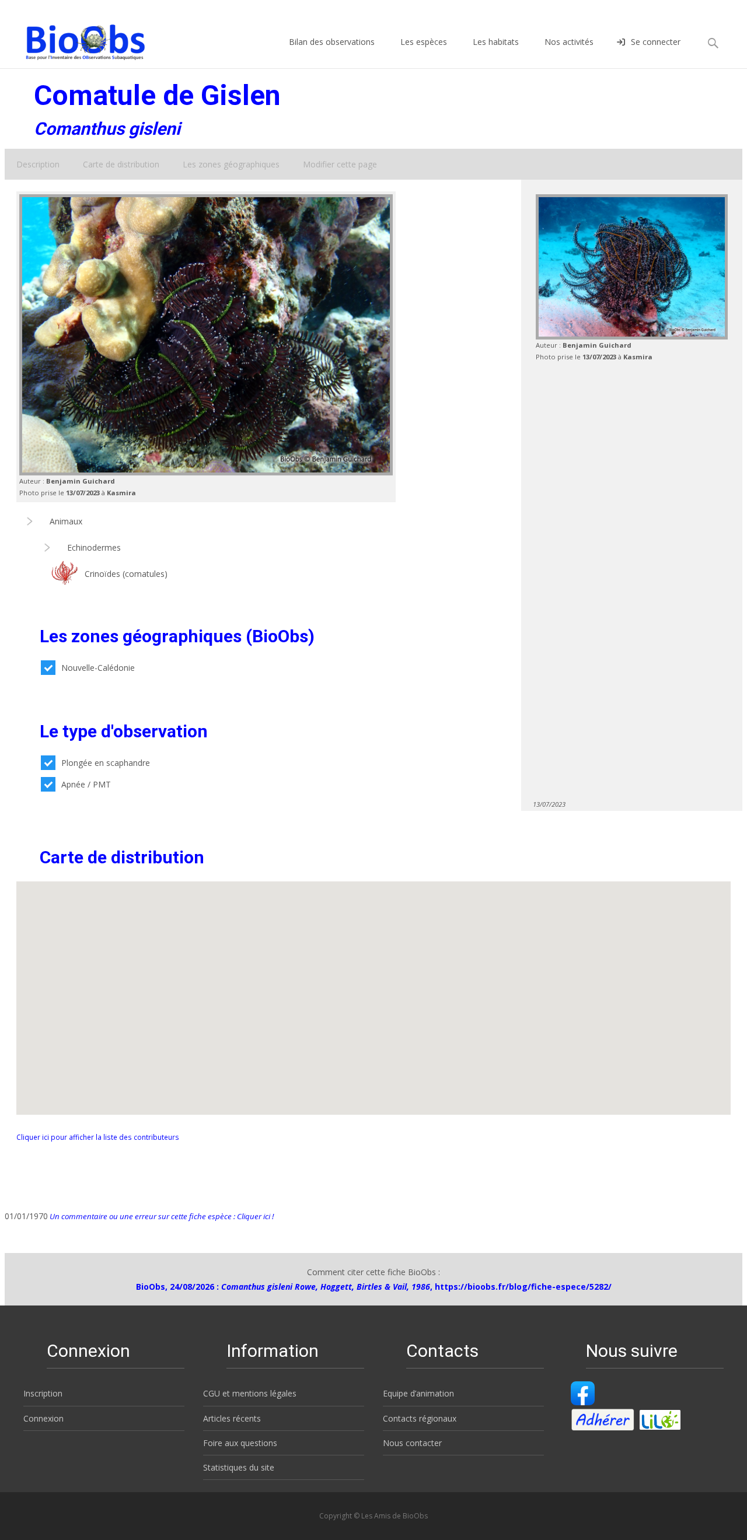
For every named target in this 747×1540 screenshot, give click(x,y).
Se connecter (655, 41)
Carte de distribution (121, 164)
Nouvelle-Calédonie (98, 667)
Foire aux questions (240, 1442)
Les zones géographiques (231, 164)
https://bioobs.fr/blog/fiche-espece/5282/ (523, 1286)
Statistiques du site (238, 1467)
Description (38, 164)
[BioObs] (75, 39)
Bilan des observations (332, 41)
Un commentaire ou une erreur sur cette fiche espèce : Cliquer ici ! (161, 1216)
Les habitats (496, 41)
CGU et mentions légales (249, 1393)
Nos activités (569, 41)
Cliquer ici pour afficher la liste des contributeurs (97, 1137)
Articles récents (232, 1418)
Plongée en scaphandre (105, 762)
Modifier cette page (340, 164)
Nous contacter (412, 1442)
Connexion (43, 1418)
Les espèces (423, 41)
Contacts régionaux (419, 1418)
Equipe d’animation (418, 1393)
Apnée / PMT (86, 784)
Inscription (42, 1393)
